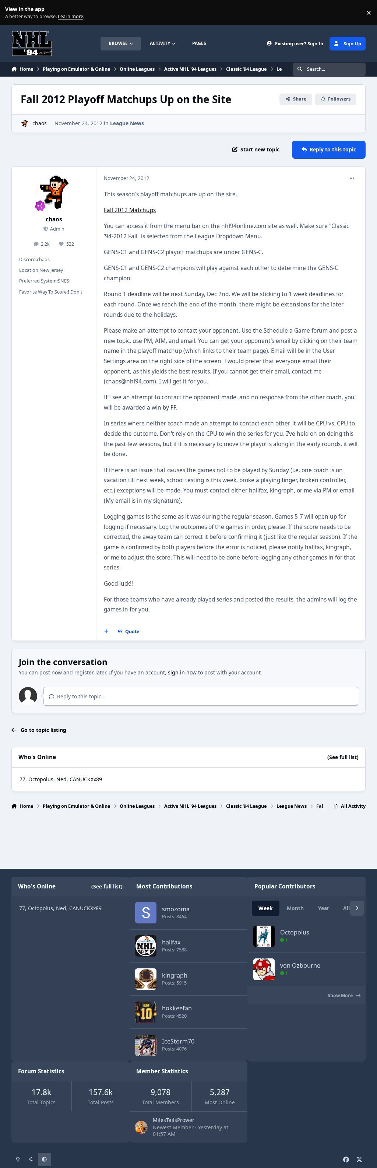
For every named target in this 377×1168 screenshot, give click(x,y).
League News (127, 123)
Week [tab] (265, 908)
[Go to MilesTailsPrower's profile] (141, 1127)
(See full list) (343, 757)
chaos (39, 123)
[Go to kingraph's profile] (145, 979)
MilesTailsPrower (173, 1119)
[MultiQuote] (106, 631)
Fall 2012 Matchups (130, 210)
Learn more (14, 12)
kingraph (174, 975)
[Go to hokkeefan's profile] (145, 1012)
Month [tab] (295, 908)
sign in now (182, 672)
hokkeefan (177, 1008)
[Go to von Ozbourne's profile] (264, 969)
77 (22, 779)
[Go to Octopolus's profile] (264, 936)
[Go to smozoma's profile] (145, 912)
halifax (171, 942)
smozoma (176, 909)
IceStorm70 (178, 1041)
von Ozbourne (300, 965)
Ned (61, 779)
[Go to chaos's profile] (24, 123)
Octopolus (40, 779)
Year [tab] (323, 908)
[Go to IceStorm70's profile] (145, 1045)
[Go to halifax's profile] (145, 946)
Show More (341, 995)
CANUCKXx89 (86, 779)
